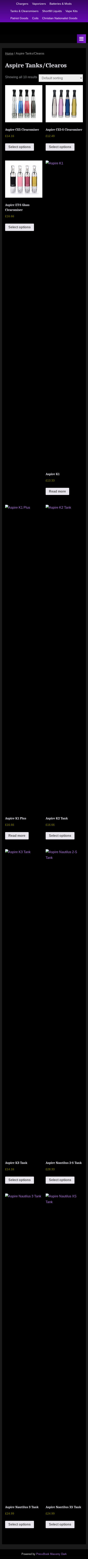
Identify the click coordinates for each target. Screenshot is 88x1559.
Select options (19, 147)
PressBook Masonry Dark (51, 1554)
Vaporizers (39, 3)
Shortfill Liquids (52, 11)
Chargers (22, 3)
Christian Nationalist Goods (59, 18)
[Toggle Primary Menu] (81, 38)
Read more (57, 491)
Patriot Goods (19, 18)
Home (9, 53)
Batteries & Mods (61, 3)
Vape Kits (71, 11)
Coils (35, 18)
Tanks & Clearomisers (24, 11)
